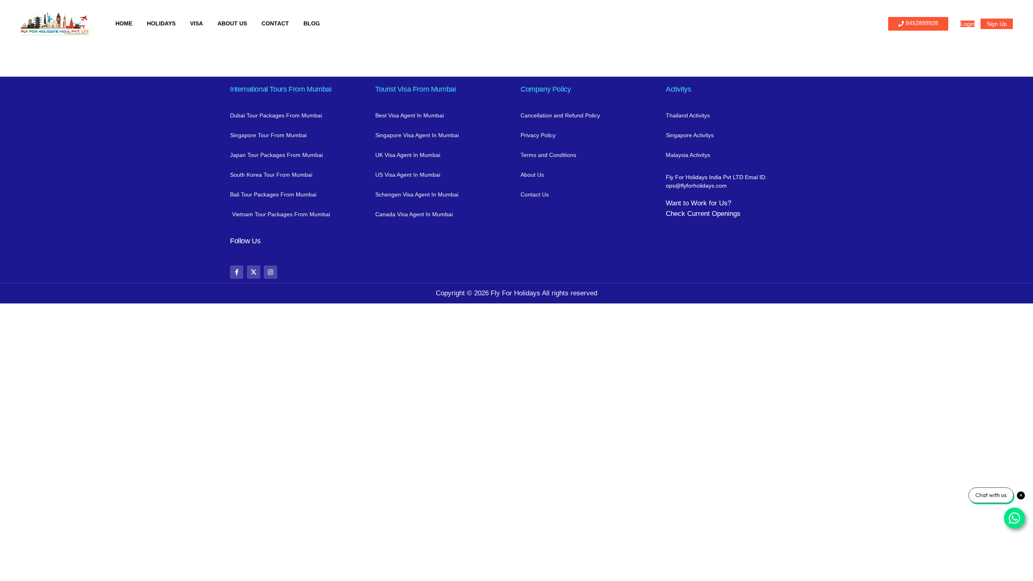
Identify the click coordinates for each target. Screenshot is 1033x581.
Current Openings (713, 213)
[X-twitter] (253, 272)
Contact (275, 23)
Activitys (678, 89)
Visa (196, 23)
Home (123, 23)
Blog (311, 23)
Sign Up (997, 24)
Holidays (161, 23)
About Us (232, 23)
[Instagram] (270, 272)
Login (967, 24)
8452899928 (922, 23)
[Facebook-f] (236, 272)
